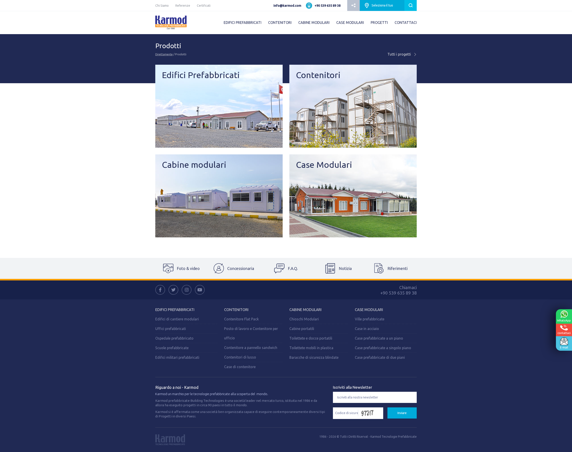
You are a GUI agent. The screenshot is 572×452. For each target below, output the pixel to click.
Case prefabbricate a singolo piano (383, 348)
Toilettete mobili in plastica (311, 348)
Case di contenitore (240, 367)
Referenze (182, 5)
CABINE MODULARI (314, 23)
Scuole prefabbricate (172, 348)
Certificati (203, 5)
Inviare (402, 413)
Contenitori (236, 309)
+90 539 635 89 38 (328, 5)
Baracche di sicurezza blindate (314, 357)
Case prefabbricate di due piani (380, 357)
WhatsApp (564, 320)
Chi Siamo (162, 5)
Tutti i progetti (399, 54)
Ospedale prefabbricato (174, 338)
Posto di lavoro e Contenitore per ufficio (251, 333)
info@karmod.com (287, 5)
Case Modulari (369, 309)
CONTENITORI (280, 23)
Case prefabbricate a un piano (379, 338)
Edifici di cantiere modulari (177, 319)
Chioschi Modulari (304, 319)
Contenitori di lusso (240, 357)
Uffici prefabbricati (170, 329)
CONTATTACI (406, 23)
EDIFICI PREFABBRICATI (242, 23)
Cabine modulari (305, 309)
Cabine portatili (301, 329)
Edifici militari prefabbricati (177, 357)
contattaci (564, 332)
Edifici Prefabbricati (174, 309)
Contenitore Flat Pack (241, 319)
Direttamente (164, 54)
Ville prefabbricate (369, 319)
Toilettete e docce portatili (310, 338)
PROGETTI (379, 23)
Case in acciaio (367, 329)
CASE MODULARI (350, 23)
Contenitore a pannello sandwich (250, 348)
